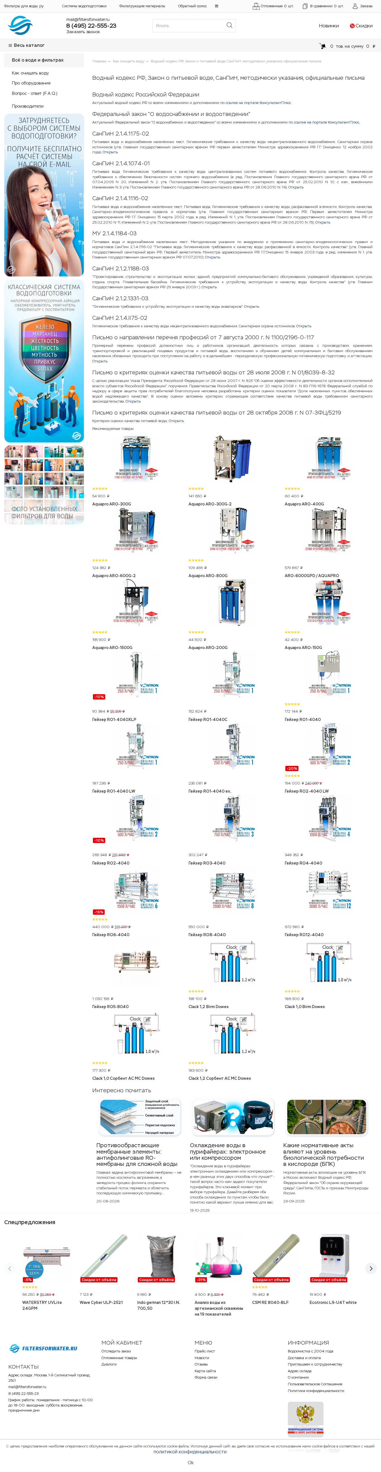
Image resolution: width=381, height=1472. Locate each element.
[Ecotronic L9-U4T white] (334, 1258)
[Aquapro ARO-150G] (329, 603)
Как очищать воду (30, 73)
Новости (202, 1357)
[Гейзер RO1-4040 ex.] (232, 746)
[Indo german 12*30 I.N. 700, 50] (161, 1258)
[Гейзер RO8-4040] (232, 890)
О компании (298, 1377)
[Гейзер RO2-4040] (136, 818)
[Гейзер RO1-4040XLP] (136, 675)
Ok (191, 1463)
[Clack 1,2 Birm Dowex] (232, 962)
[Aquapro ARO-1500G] (136, 603)
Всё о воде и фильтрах (38, 60)
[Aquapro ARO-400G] (329, 459)
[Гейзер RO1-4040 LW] (136, 746)
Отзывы (201, 1364)
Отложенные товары (119, 1357)
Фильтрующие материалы (142, 6)
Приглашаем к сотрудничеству (315, 1364)
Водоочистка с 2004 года (310, 1351)
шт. (327, 6)
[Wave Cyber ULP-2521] (104, 1258)
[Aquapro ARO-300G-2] (232, 459)
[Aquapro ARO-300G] (136, 459)
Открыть (110, 152)
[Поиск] (229, 26)
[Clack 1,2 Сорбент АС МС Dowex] (232, 1034)
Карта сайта (205, 1371)
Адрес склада (300, 1371)
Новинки (329, 26)
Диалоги (109, 1364)
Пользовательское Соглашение (315, 1384)
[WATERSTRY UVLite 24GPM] (46, 1258)
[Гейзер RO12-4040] (329, 890)
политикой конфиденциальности (190, 1452)
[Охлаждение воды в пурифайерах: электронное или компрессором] (232, 1116)
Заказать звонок (83, 31)
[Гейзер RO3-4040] (232, 818)
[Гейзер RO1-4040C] (232, 675)
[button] (216, 6)
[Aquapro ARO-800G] (232, 531)
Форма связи (206, 1377)
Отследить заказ (116, 1351)
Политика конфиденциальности (316, 1390)
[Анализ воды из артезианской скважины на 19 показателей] (219, 1258)
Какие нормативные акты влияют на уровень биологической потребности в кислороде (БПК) (323, 1155)
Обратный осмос (192, 6)
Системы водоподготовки (84, 6)
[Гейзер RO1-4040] (329, 675)
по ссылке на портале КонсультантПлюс (255, 102)
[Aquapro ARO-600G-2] (136, 531)
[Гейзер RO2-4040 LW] (329, 746)
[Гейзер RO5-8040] (136, 962)
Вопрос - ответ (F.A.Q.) (34, 93)
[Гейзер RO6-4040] (136, 890)
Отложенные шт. (277, 6)
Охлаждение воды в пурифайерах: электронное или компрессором (228, 1151)
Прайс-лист (205, 1351)
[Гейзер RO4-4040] (329, 818)
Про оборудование (31, 83)
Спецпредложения (29, 1222)
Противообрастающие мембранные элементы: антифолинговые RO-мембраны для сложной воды (137, 1155)
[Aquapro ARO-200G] (232, 603)
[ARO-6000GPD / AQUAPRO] (329, 531)
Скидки (364, 26)
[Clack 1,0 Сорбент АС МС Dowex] (136, 1034)
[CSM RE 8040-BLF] (276, 1258)
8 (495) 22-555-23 (91, 25)
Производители (28, 106)
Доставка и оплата (304, 1357)
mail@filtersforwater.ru (88, 19)
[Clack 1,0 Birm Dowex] (329, 962)
